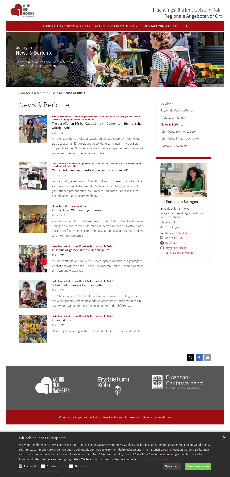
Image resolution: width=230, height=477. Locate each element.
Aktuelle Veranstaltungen (116, 26)
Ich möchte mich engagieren (179, 131)
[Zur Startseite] (22, 10)
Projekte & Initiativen (174, 117)
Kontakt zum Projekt (161, 26)
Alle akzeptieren (198, 466)
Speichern (172, 466)
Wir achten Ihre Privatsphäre (42, 438)
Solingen (58, 92)
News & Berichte (44, 104)
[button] (184, 27)
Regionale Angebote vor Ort (34, 92)
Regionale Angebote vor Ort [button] (65, 26)
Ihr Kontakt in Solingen (179, 201)
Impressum (25, 471)
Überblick (167, 103)
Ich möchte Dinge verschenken (180, 138)
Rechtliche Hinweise (73, 471)
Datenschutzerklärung (153, 459)
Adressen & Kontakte (174, 145)
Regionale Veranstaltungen (178, 110)
